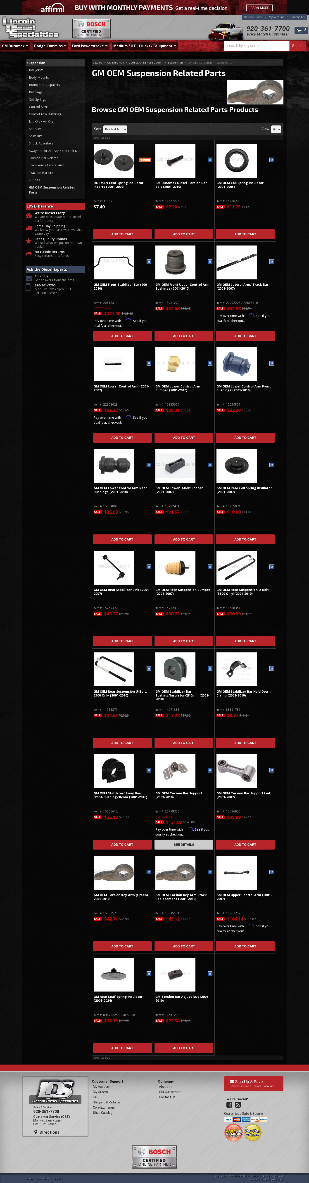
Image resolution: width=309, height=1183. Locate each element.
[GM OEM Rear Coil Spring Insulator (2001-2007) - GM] (271, 465)
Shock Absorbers (41, 143)
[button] (265, 46)
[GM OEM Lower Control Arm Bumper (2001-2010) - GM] (210, 363)
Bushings (35, 92)
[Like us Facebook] (229, 1105)
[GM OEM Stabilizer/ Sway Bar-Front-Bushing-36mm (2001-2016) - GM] (149, 770)
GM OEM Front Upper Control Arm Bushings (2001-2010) (182, 286)
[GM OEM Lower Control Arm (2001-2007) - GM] (149, 363)
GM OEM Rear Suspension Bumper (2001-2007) (182, 591)
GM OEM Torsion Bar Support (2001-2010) (178, 795)
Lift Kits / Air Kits (41, 121)
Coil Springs (37, 99)
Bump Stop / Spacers (44, 85)
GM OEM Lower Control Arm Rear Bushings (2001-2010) (120, 490)
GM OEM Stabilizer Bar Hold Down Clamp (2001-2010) (243, 693)
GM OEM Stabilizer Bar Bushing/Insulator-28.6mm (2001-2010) (182, 695)
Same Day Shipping (50, 226)
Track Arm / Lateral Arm (46, 165)
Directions (48, 1132)
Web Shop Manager (272, 1179)
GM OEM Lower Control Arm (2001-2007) (121, 388)
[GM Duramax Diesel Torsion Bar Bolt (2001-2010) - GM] (210, 160)
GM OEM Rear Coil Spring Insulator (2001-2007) (244, 490)
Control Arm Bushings (45, 114)
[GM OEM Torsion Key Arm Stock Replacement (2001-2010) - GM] (210, 872)
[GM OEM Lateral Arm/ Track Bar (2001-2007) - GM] (271, 261)
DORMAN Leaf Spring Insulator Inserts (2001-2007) (118, 185)
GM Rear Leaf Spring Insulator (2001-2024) (118, 998)
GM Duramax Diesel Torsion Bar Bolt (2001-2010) (181, 185)
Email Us (41, 276)
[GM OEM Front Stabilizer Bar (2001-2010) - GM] (149, 261)
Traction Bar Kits (41, 172)
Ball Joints (36, 70)
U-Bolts (34, 180)
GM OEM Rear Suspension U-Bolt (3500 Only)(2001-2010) (242, 591)
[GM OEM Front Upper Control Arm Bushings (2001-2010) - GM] (210, 261)
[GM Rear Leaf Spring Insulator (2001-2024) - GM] (149, 974)
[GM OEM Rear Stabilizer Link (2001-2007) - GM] (149, 567)
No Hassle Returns (50, 252)
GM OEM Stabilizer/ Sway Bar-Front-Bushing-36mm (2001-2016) (121, 795)
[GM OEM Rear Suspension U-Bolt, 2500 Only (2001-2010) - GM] (149, 668)
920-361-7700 (268, 29)
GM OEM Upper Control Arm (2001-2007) (244, 897)
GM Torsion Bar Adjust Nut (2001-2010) (182, 998)
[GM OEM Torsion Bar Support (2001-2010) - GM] (210, 770)
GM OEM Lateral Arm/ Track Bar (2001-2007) (242, 286)
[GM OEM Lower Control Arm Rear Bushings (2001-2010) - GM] (149, 465)
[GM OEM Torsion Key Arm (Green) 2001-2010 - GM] (149, 872)
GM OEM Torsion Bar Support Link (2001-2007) (243, 795)
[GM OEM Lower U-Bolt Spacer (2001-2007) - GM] (210, 465)
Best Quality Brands (51, 239)
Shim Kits (36, 136)
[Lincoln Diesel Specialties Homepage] (31, 28)
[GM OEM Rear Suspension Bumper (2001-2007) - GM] (210, 567)
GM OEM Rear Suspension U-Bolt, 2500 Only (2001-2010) (120, 693)
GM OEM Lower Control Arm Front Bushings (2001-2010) (243, 388)
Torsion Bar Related (43, 158)
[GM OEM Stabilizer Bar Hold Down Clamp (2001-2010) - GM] (271, 668)
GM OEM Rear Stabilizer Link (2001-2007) (122, 591)
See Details (184, 844)
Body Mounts (39, 77)
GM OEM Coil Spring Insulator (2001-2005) (240, 185)
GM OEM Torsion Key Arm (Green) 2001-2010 (121, 897)
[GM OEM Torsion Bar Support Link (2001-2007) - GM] (271, 770)
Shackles (35, 129)
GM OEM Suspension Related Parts (52, 189)
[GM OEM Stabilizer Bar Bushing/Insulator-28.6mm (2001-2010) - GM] (210, 668)
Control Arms (38, 106)
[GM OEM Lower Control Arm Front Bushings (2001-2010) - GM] (271, 363)
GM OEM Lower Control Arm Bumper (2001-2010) (177, 388)
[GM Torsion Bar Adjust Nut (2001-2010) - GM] (210, 974)
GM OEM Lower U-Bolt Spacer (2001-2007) (179, 490)
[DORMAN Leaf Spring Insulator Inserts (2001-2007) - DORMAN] (145, 160)
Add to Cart (122, 234)
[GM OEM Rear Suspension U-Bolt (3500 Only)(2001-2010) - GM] (271, 567)
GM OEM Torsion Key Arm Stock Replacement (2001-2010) (181, 897)
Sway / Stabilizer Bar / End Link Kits (54, 151)
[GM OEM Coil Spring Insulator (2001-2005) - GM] (271, 160)
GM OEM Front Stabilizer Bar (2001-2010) (122, 286)
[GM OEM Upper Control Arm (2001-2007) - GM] (271, 872)
